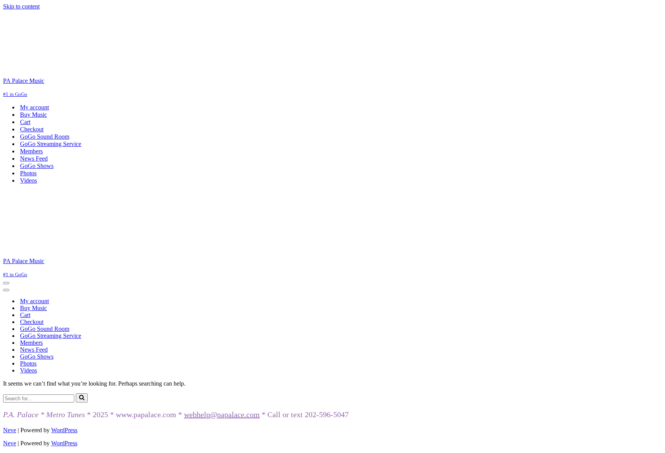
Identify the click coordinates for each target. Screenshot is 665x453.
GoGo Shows (36, 166)
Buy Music (33, 114)
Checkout (31, 129)
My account (34, 107)
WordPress (64, 430)
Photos (28, 173)
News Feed (34, 158)
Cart (25, 122)
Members (31, 151)
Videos (28, 180)
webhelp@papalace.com (222, 414)
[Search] (82, 398)
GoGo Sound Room (44, 136)
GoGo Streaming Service (50, 144)
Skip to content (21, 6)
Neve (9, 430)
